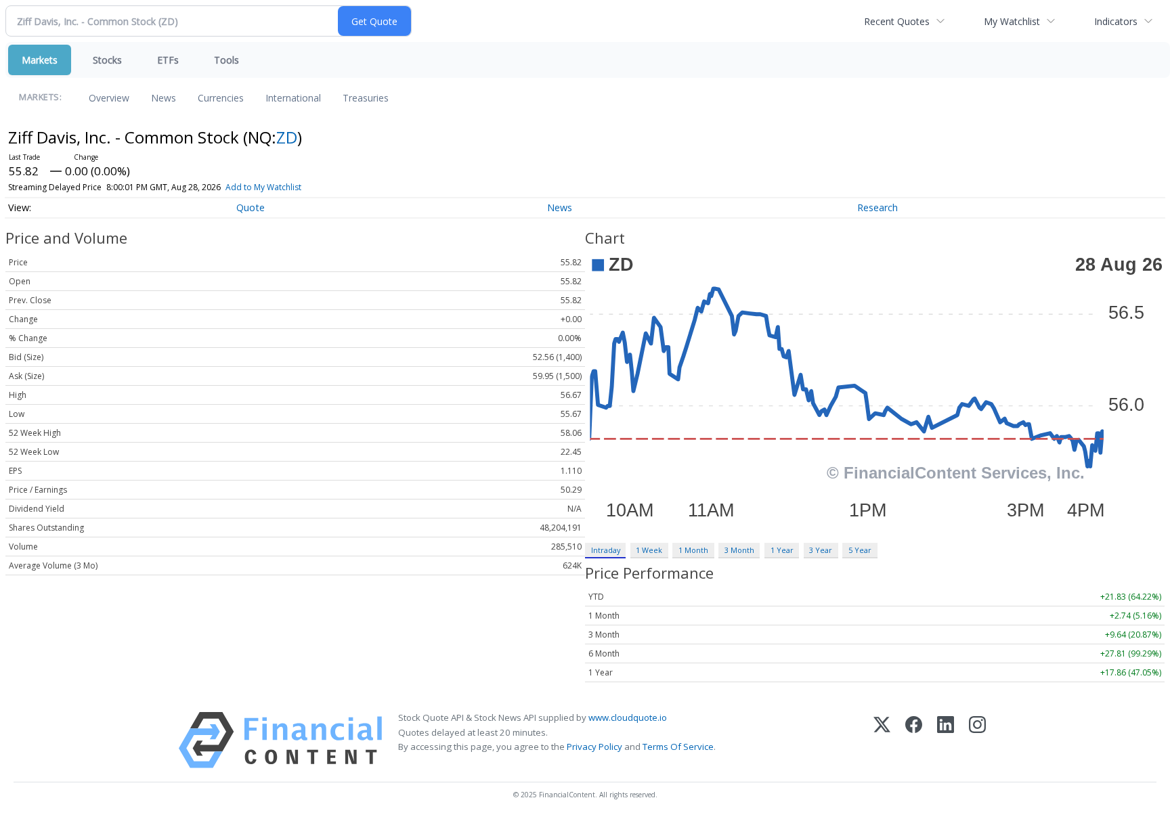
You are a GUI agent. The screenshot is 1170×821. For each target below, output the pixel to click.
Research (877, 207)
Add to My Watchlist (263, 187)
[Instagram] (977, 740)
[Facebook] (914, 740)
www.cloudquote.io (627, 717)
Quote (250, 207)
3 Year (820, 550)
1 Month (693, 550)
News (163, 97)
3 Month (739, 550)
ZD (286, 137)
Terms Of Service (678, 746)
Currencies (221, 97)
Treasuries (366, 97)
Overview (109, 97)
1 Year (782, 550)
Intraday (605, 550)
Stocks (107, 59)
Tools (226, 59)
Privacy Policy (594, 746)
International (293, 97)
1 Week (649, 550)
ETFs (168, 59)
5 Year (859, 550)
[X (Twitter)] (882, 740)
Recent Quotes (897, 21)
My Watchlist (1012, 21)
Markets (40, 59)
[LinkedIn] (945, 740)
